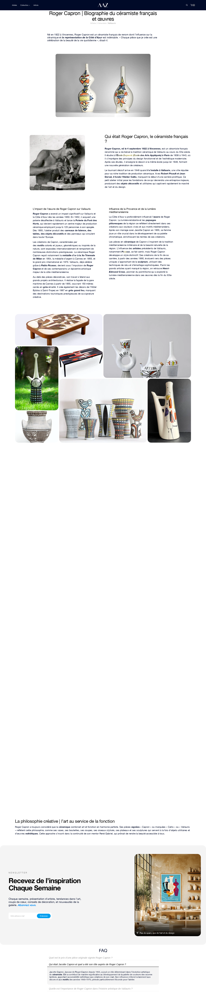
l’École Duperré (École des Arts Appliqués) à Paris (142, 155)
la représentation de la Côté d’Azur (82, 37)
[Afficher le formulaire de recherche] (187, 5)
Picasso (125, 251)
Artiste (14, 5)
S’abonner (44, 916)
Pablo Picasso (48, 265)
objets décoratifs (130, 183)
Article (35, 5)
